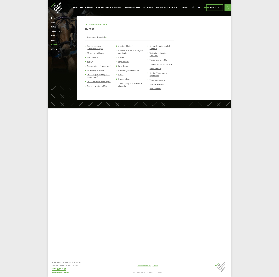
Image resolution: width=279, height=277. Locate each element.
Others (54, 49)
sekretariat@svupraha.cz (60, 272)
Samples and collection (166, 7)
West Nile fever (155, 88)
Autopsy (90, 62)
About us (184, 7)
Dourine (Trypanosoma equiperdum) (158, 74)
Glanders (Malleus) (125, 46)
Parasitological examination (128, 70)
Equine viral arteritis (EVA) (97, 86)
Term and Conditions (144, 266)
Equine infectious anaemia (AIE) (99, 82)
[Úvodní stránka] (56, 7)
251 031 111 (59, 269)
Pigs (53, 40)
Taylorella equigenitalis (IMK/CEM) (158, 54)
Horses (105, 25)
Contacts (214, 7)
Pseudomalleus (124, 79)
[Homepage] (86, 25)
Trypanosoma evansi (157, 80)
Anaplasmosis (92, 57)
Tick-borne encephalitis (158, 60)
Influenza (121, 57)
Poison (120, 75)
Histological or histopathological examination (130, 51)
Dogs (53, 18)
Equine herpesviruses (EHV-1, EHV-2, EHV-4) (98, 76)
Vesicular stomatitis (157, 84)
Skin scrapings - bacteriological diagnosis (130, 84)
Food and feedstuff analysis (108, 7)
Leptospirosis (123, 62)
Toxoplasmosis (155, 68)
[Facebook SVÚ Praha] (193, 7)
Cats (53, 22)
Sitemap (155, 266)
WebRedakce (141, 272)
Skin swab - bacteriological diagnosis (160, 47)
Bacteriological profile (95, 70)
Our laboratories (132, 7)
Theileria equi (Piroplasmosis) (161, 64)
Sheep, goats (56, 31)
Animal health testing (83, 7)
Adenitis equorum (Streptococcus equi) (95, 47)
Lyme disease (123, 66)
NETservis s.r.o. (152, 272)
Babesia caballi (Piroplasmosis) (99, 66)
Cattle (53, 27)
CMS (134, 272)
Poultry (54, 35)
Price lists (148, 7)
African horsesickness (95, 53)
